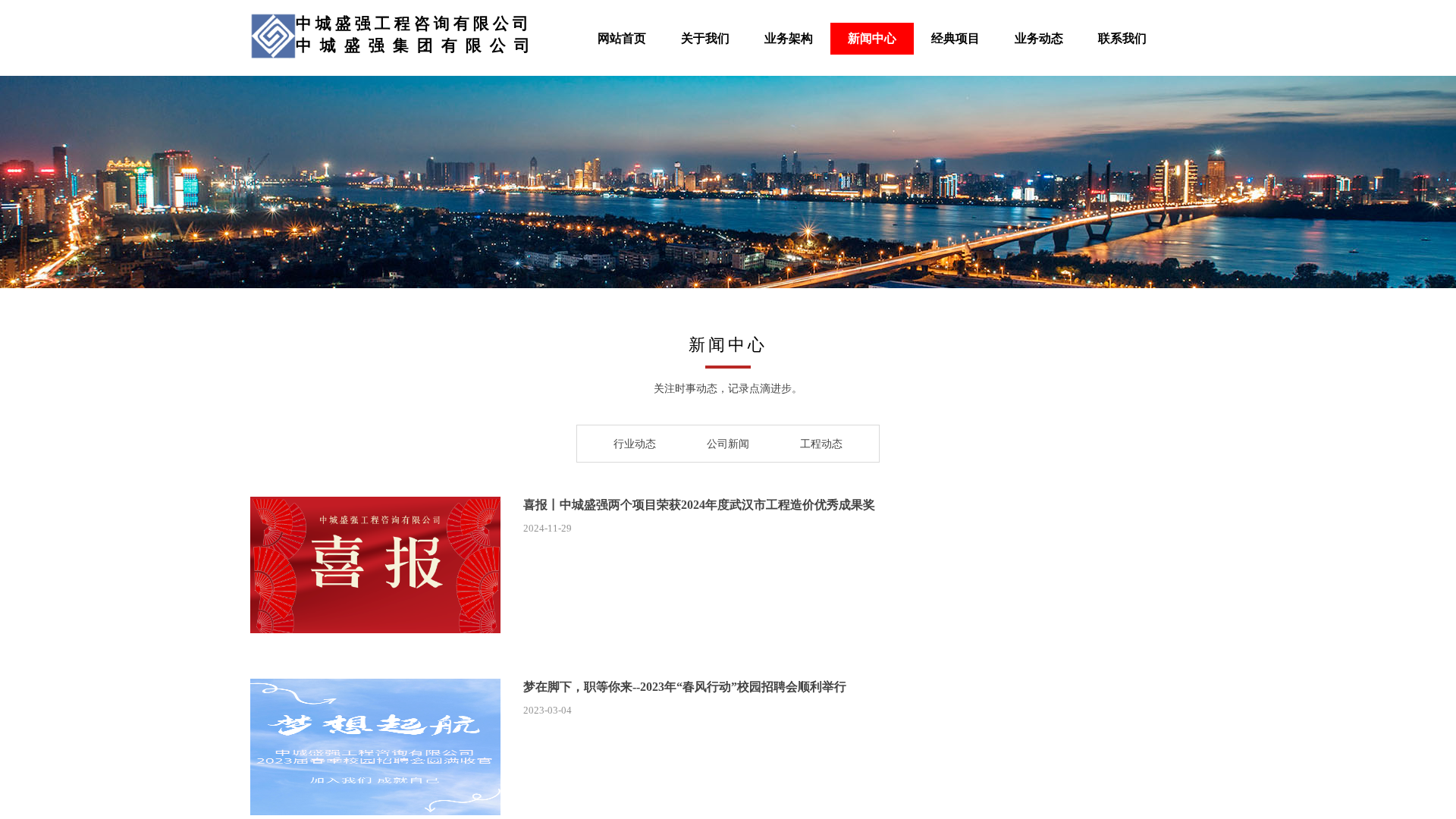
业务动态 (1039, 38)
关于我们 (705, 38)
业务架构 (788, 38)
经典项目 (955, 38)
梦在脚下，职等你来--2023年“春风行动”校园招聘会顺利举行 (684, 686)
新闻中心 (872, 38)
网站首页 (622, 38)
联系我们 (1122, 38)
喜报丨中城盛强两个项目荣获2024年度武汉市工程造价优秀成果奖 (699, 504)
